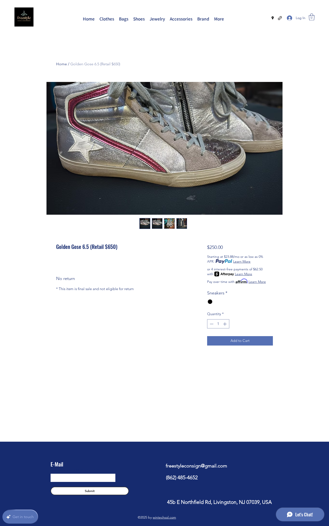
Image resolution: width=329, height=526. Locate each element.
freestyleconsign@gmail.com (73, 470)
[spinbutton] (218, 324)
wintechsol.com (164, 517)
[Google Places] (272, 18)
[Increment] (225, 324)
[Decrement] (211, 324)
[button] (312, 16)
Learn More (241, 261)
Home (61, 64)
